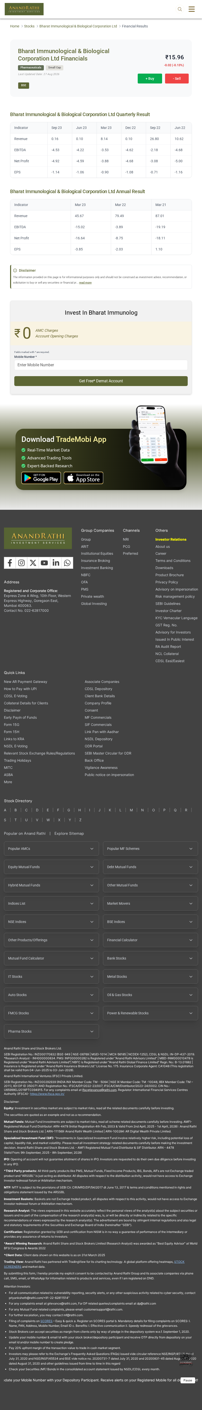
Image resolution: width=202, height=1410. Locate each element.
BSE (23, 85)
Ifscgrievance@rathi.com (99, 1090)
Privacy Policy (166, 582)
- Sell (177, 79)
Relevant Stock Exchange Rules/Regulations (39, 753)
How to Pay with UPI (20, 689)
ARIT (85, 546)
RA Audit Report (168, 646)
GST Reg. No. (166, 625)
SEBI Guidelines (167, 603)
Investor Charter (168, 611)
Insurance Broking (95, 560)
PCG (126, 546)
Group (86, 539)
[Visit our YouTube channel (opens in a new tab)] (44, 563)
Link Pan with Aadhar (102, 732)
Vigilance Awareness (101, 767)
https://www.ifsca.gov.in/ (47, 1094)
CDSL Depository (98, 689)
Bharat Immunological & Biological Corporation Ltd (78, 26)
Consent (91, 710)
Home (14, 26)
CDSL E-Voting (15, 696)
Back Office (94, 760)
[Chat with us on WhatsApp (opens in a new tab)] (67, 563)
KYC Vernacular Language (176, 618)
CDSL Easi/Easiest (170, 661)
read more (85, 282)
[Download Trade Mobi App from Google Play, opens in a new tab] (41, 478)
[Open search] (179, 9)
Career (160, 553)
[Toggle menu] (191, 9)
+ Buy (150, 79)
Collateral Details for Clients (26, 703)
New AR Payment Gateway (25, 681)
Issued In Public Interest (174, 639)
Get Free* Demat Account (101, 381)
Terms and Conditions (172, 560)
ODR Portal (93, 746)
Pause (188, 1380)
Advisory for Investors (173, 632)
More (8, 782)
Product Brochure (169, 575)
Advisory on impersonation (176, 589)
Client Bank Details (100, 696)
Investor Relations (170, 539)
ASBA (8, 775)
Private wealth (92, 596)
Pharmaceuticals (30, 67)
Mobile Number (25, 357)
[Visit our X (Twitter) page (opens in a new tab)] (33, 563)
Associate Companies (102, 681)
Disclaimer (12, 710)
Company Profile (98, 703)
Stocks (29, 26)
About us (162, 546)
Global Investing (94, 603)
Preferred (130, 553)
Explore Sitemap (69, 833)
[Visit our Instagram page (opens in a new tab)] (21, 563)
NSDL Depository (99, 739)
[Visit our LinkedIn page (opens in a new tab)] (56, 563)
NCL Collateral (167, 654)
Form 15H (11, 732)
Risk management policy (175, 596)
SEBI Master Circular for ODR (108, 753)
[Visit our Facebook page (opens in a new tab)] (10, 563)
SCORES (46, 1321)
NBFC (85, 575)
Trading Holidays (17, 760)
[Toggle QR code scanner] (186, 1359)
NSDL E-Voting (16, 746)
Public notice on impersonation (109, 775)
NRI (126, 539)
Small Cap (54, 67)
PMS (84, 589)
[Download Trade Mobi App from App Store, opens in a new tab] (83, 478)
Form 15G (11, 724)
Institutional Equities (97, 553)
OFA (84, 582)
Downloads (164, 568)
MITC (8, 767)
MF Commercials (98, 717)
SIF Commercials (98, 724)
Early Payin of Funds (20, 717)
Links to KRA (14, 739)
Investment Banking (97, 568)
